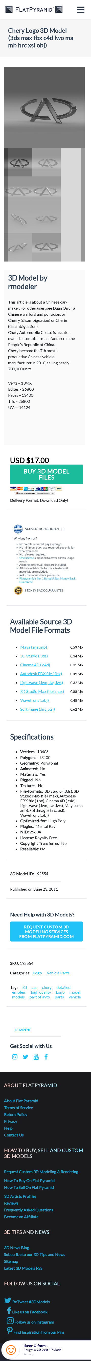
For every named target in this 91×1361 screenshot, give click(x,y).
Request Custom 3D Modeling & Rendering (41, 1171)
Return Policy (15, 1114)
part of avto (40, 996)
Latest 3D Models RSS (23, 1268)
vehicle (75, 996)
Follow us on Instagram (34, 1321)
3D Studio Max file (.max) (42, 691)
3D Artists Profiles (20, 1196)
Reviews (11, 1202)
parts (59, 996)
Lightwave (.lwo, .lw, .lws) (41, 682)
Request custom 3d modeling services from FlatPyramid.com (46, 931)
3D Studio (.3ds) (34, 655)
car (34, 987)
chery (47, 987)
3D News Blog (16, 1247)
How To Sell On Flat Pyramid (29, 1187)
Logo (37, 972)
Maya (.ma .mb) (33, 647)
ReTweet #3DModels (31, 1301)
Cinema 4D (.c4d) (35, 664)
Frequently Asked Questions (28, 1209)
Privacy (10, 1121)
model (75, 992)
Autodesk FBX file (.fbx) (41, 673)
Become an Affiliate (21, 1216)
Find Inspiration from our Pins (38, 1332)
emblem (19, 992)
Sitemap (11, 1261)
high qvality (41, 992)
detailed (63, 987)
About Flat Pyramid (21, 1100)
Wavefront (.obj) (34, 700)
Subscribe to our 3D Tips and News (34, 1254)
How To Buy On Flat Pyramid (29, 1180)
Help (8, 1128)
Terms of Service (18, 1107)
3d (24, 987)
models (18, 996)
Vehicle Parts (58, 972)
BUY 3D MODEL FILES (47, 474)
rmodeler (23, 1029)
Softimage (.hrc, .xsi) (37, 709)
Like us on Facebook (29, 1311)
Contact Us (14, 1134)
